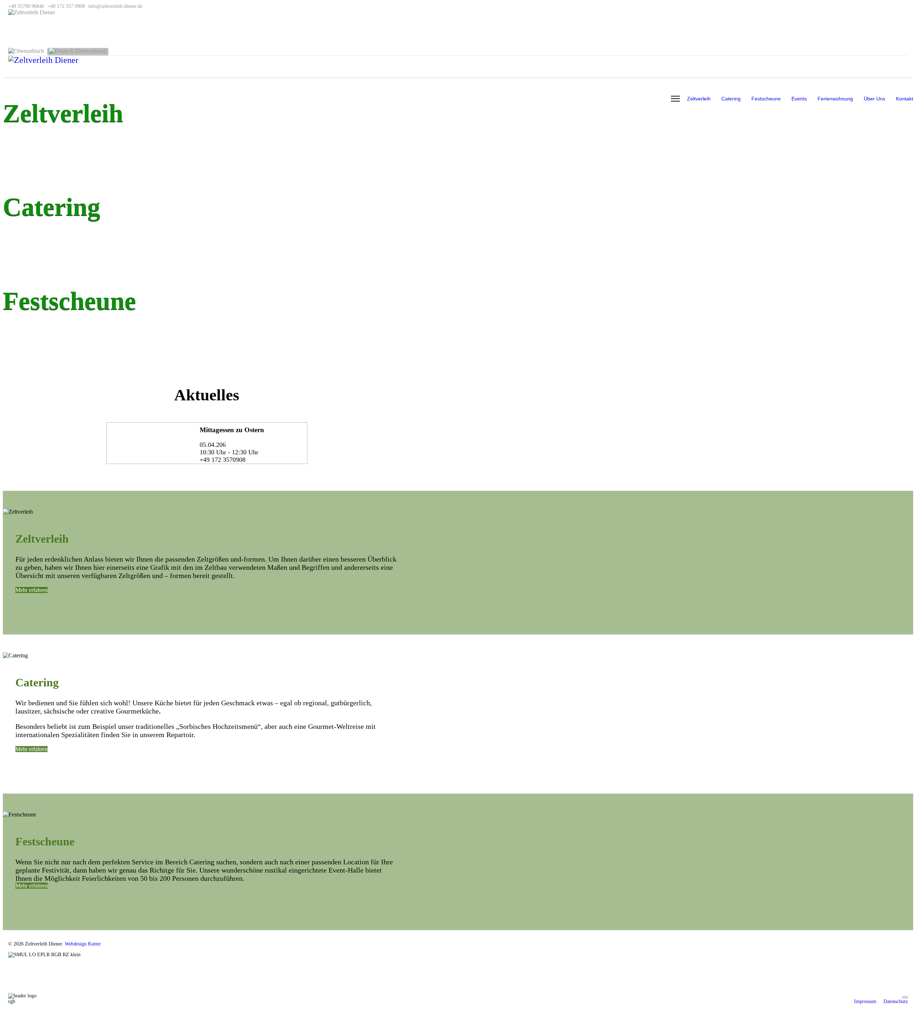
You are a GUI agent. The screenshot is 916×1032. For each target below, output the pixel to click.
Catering (731, 99)
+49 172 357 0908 (66, 6)
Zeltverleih (699, 99)
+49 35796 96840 (26, 6)
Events (799, 99)
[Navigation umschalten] (905, 997)
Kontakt (904, 99)
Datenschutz (895, 1001)
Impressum (865, 1001)
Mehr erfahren (31, 590)
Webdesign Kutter (83, 944)
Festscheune (766, 99)
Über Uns (874, 99)
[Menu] (675, 98)
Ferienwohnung (835, 99)
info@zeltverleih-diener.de (115, 6)
